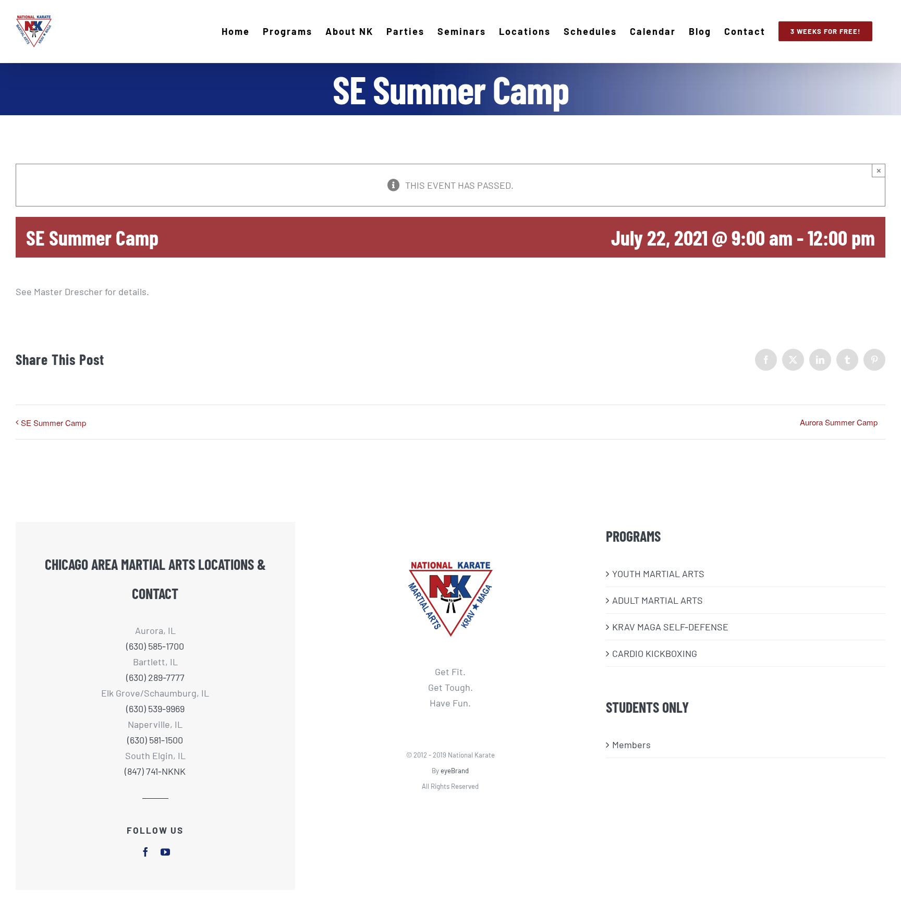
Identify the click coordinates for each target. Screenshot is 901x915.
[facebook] (145, 852)
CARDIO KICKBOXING (654, 653)
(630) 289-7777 (155, 677)
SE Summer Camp (53, 422)
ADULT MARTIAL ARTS (657, 600)
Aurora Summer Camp (839, 422)
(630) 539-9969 (155, 708)
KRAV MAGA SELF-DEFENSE (670, 626)
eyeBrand (455, 770)
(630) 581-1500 (155, 740)
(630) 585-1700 (155, 646)
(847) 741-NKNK (155, 771)
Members (631, 744)
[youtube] (165, 852)
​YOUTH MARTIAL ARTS (658, 573)
